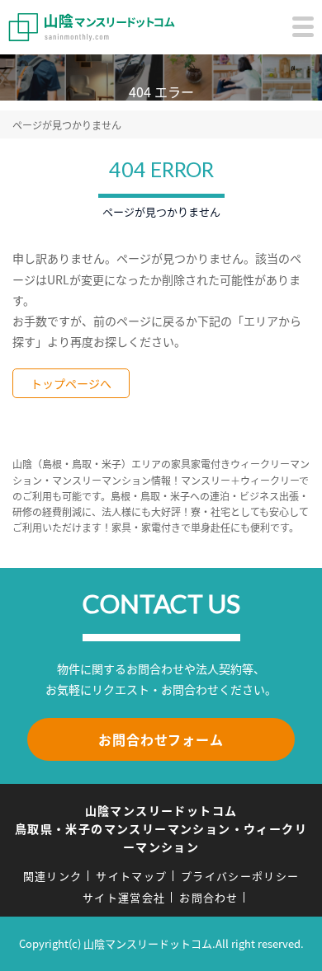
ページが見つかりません (66, 125)
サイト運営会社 (124, 897)
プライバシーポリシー (240, 875)
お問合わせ (209, 897)
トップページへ (71, 383)
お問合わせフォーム (160, 739)
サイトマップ (131, 875)
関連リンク (53, 875)
